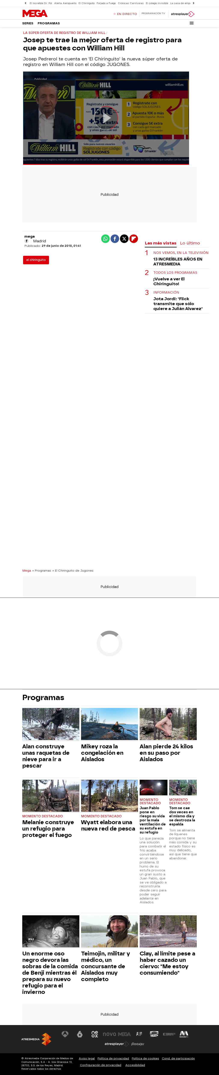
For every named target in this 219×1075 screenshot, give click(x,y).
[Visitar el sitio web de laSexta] (79, 1034)
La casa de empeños (183, 3)
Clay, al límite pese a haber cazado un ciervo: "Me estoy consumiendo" (167, 963)
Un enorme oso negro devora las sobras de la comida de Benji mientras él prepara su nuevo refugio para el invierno (50, 972)
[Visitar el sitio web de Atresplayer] (117, 1044)
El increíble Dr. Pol (41, 3)
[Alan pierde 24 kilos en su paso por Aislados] (168, 724)
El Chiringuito (86, 3)
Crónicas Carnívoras (131, 3)
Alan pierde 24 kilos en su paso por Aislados (166, 752)
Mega (26, 570)
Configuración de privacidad (100, 1065)
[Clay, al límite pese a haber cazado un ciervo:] (168, 931)
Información (166, 292)
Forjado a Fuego (106, 3)
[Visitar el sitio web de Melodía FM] (184, 1034)
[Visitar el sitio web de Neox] (94, 1034)
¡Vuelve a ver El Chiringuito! (169, 281)
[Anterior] (25, 3)
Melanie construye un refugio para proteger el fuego (48, 828)
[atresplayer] (182, 14)
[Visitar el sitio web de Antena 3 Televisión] (65, 1034)
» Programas (41, 570)
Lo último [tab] (190, 243)
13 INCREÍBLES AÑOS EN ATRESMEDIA (177, 261)
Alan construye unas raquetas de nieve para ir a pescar (46, 756)
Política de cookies (145, 1058)
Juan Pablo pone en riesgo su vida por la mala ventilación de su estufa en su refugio (153, 820)
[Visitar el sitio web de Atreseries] (139, 1034)
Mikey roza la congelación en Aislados (102, 752)
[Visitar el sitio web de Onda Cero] (154, 1034)
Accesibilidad (135, 1065)
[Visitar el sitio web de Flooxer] (137, 1044)
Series (27, 23)
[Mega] (49, 13)
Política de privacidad (113, 1058)
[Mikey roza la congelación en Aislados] (109, 724)
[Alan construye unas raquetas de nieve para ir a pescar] (50, 724)
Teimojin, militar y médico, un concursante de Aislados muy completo (105, 966)
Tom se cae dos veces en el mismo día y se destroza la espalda (182, 816)
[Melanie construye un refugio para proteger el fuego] (50, 796)
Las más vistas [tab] (160, 243)
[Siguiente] (193, 3)
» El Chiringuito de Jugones (72, 570)
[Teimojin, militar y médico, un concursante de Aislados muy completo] (109, 931)
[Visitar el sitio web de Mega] (124, 1034)
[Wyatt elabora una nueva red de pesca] (109, 796)
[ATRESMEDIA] (36, 1039)
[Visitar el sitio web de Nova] (109, 1034)
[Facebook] (26, 241)
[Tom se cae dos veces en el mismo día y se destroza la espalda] (183, 788)
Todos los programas (175, 273)
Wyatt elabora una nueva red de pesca (108, 825)
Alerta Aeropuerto (65, 3)
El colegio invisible (157, 3)
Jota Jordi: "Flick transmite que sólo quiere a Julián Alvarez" (178, 303)
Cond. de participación (178, 1058)
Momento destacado (42, 816)
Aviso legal (87, 1058)
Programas (49, 23)
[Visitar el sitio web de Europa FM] (169, 1034)
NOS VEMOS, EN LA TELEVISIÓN (181, 253)
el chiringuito (36, 260)
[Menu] (191, 23)
